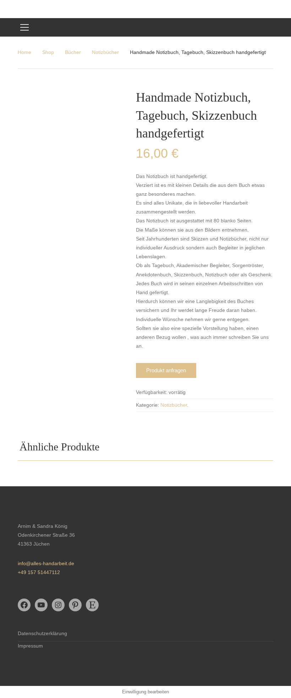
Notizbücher (105, 52)
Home (24, 52)
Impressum (30, 646)
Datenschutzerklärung (42, 633)
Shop (48, 52)
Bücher (73, 52)
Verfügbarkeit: (151, 392)
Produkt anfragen (166, 370)
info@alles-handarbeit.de (46, 563)
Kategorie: (147, 405)
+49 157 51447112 (39, 572)
